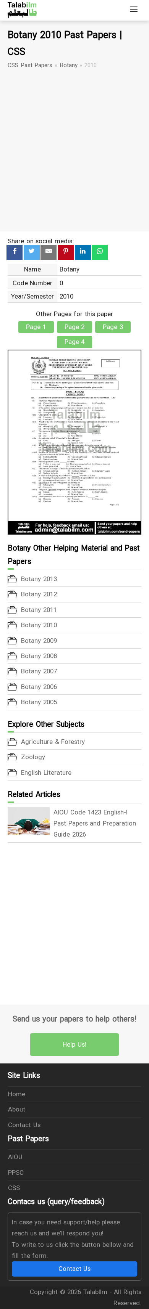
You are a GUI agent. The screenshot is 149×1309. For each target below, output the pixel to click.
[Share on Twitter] (32, 252)
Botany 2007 (39, 671)
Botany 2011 (39, 610)
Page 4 (75, 341)
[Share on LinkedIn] (83, 252)
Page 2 (75, 327)
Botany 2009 (39, 640)
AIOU (15, 1157)
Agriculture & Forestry (53, 741)
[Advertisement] (74, 150)
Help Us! (74, 1044)
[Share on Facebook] (14, 252)
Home (16, 1094)
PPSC (16, 1172)
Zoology (33, 757)
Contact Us (24, 1125)
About (16, 1109)
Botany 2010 (39, 625)
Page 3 (113, 327)
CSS (14, 1188)
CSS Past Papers (30, 65)
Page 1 (36, 327)
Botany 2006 (39, 687)
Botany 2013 (39, 579)
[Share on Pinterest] (66, 252)
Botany (69, 65)
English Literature (46, 772)
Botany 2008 (39, 656)
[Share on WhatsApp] (100, 252)
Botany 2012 (39, 594)
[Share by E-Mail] (48, 252)
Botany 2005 (39, 702)
